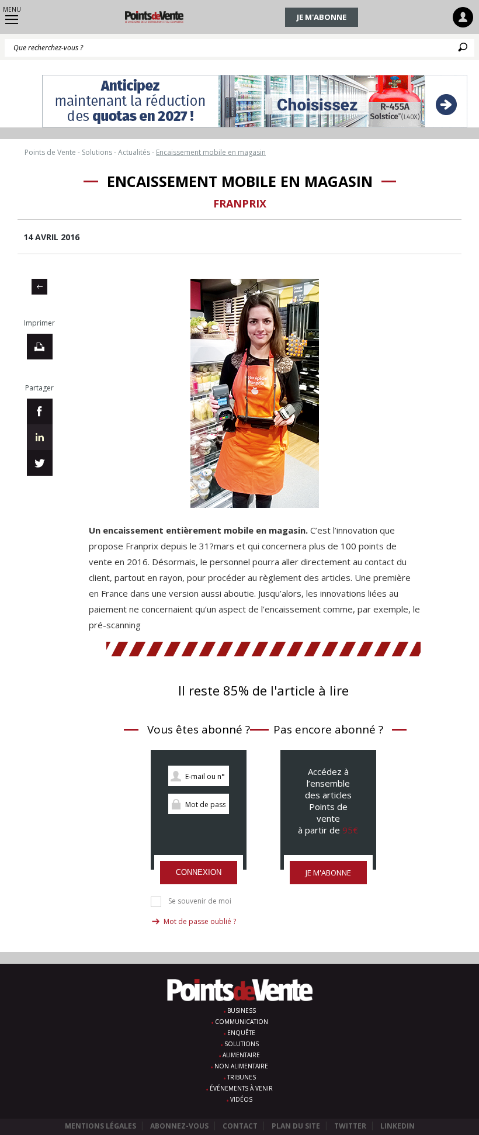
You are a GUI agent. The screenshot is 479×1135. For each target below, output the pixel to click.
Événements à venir (241, 1088)
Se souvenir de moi (199, 901)
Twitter (350, 1126)
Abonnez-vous (179, 1126)
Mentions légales (100, 1126)
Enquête (241, 1033)
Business (241, 1010)
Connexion (198, 872)
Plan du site (296, 1126)
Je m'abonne (321, 17)
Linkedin (397, 1126)
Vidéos (241, 1099)
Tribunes (241, 1077)
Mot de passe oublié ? (200, 921)
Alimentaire (241, 1055)
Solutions (241, 1044)
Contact (240, 1126)
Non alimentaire (241, 1066)
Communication (241, 1022)
